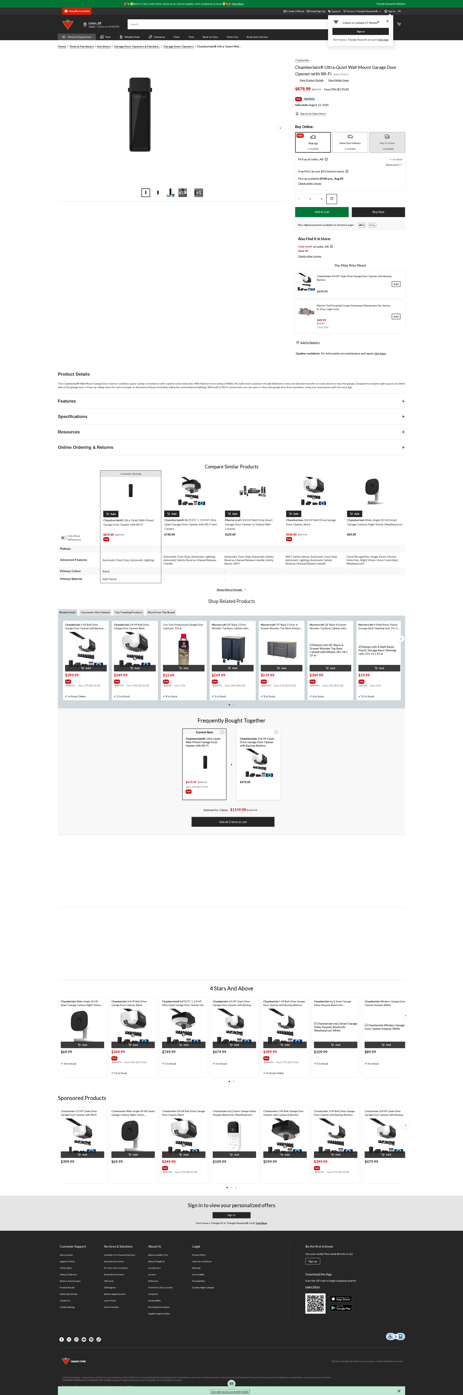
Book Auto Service (257, 36)
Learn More (312, 1287)
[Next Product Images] (280, 128)
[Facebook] (61, 1339)
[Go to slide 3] (170, 192)
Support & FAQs (67, 1261)
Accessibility (198, 1274)
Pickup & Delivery (68, 1274)
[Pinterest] (91, 1339)
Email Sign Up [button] (317, 11)
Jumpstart (153, 1294)
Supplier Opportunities (159, 1313)
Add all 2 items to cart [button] (233, 822)
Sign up (312, 1261)
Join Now (261, 1223)
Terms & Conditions (202, 1261)
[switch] (66, 538)
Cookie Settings (67, 1307)
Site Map (196, 1268)
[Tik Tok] (98, 1339)
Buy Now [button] (378, 212)
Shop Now (238, 3)
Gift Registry (110, 1287)
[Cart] (399, 24)
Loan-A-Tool (110, 1300)
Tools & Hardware (81, 46)
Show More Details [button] (230, 589)
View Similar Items (338, 80)
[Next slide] (401, 639)
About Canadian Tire (158, 1255)
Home (62, 46)
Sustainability (154, 1300)
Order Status (66, 1268)
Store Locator (66, 1255)
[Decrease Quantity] (298, 199)
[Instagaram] (76, 1339)
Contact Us (65, 1300)
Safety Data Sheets (69, 1294)
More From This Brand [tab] (161, 612)
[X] (69, 1339)
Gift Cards (109, 1281)
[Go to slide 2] (158, 192)
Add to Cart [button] (322, 212)
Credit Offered (295, 11)
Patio (177, 36)
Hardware (104, 46)
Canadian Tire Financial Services (119, 1255)
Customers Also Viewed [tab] (95, 612)
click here (380, 353)
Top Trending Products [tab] (129, 612)
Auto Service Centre (114, 1261)
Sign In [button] (231, 1215)
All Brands (153, 1281)
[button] (325, 159)
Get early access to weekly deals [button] (229, 1391)
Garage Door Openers (178, 46)
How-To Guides (111, 1307)
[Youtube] (84, 1339)
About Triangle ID (156, 1261)
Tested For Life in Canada (160, 1287)
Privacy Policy (199, 1255)
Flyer (108, 36)
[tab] (313, 142)
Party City (232, 36)
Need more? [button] (393, 164)
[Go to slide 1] (145, 192)
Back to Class (210, 36)
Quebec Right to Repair (203, 1287)
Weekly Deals (132, 36)
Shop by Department (80, 36)
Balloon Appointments (115, 1294)
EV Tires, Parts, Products (116, 1268)
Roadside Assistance (114, 1274)
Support (336, 11)
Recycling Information (158, 1307)
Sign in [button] (391, 11)
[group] (130, 540)
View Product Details (312, 80)
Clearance (159, 36)
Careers (152, 1274)
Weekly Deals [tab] (67, 612)
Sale (298, 99)
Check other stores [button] (309, 183)
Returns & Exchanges (70, 1281)
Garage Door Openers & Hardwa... (137, 46)
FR (399, 11)
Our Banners (154, 1268)
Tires (191, 36)
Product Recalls (67, 1287)
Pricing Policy (198, 1281)
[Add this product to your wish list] (331, 199)
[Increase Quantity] (322, 199)
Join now (383, 39)
